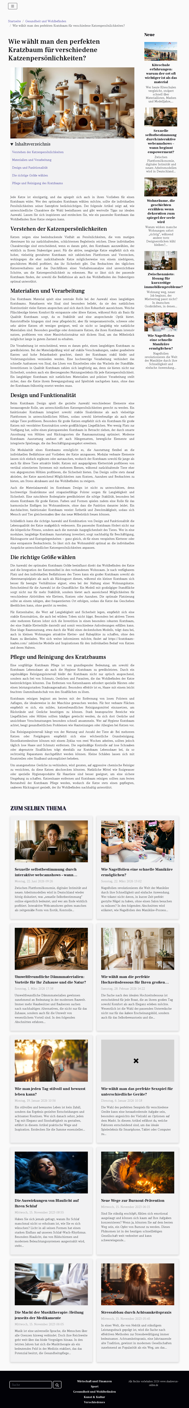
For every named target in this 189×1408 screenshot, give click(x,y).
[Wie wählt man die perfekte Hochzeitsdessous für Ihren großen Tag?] (137, 948)
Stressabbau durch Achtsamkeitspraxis (136, 1312)
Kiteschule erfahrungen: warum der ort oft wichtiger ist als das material (161, 73)
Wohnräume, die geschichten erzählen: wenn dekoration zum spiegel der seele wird (161, 211)
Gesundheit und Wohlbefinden (45, 21)
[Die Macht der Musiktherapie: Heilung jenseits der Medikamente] (51, 1284)
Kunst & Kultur (94, 1397)
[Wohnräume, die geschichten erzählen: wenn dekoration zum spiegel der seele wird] (160, 187)
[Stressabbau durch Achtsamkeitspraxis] (137, 1284)
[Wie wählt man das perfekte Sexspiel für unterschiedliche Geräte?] (137, 1060)
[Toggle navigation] (12, 6)
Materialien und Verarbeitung (31, 160)
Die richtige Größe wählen (30, 175)
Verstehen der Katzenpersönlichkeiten (38, 152)
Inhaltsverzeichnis (32, 144)
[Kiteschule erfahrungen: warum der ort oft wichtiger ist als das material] (160, 51)
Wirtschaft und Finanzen (94, 1381)
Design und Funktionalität (30, 167)
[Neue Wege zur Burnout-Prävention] (137, 1172)
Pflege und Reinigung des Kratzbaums (37, 183)
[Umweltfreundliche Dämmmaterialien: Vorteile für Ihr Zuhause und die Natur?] (51, 948)
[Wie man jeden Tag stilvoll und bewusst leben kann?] (51, 1060)
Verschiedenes (94, 1402)
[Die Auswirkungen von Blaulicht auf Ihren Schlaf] (51, 1172)
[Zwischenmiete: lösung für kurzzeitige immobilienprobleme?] (160, 260)
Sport (94, 1386)
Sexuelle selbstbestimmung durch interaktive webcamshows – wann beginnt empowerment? (161, 141)
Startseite (14, 21)
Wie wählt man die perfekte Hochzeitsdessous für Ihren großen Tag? (133, 982)
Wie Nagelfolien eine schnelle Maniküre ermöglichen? (161, 342)
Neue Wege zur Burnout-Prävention (132, 1200)
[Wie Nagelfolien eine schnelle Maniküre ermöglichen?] (160, 321)
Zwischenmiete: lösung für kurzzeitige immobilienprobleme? (163, 280)
